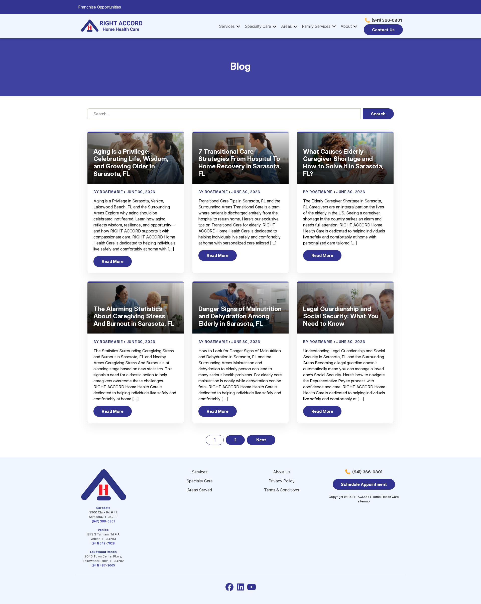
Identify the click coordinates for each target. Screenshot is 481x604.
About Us (281, 471)
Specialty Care (258, 26)
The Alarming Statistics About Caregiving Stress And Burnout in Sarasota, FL (133, 316)
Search (378, 113)
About (346, 26)
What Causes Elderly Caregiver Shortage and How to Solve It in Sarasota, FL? (343, 162)
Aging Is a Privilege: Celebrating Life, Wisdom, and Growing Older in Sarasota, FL (130, 162)
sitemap (364, 501)
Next (261, 439)
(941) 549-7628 (103, 543)
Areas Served (199, 489)
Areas (286, 26)
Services (227, 26)
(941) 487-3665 (103, 565)
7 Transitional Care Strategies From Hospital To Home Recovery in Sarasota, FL (239, 162)
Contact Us (383, 29)
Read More (117, 263)
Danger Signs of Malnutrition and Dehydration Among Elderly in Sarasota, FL (240, 316)
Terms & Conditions (281, 489)
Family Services (316, 26)
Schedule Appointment (364, 484)
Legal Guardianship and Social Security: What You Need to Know (341, 316)
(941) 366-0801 (387, 20)
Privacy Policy (282, 480)
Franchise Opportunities (99, 7)
